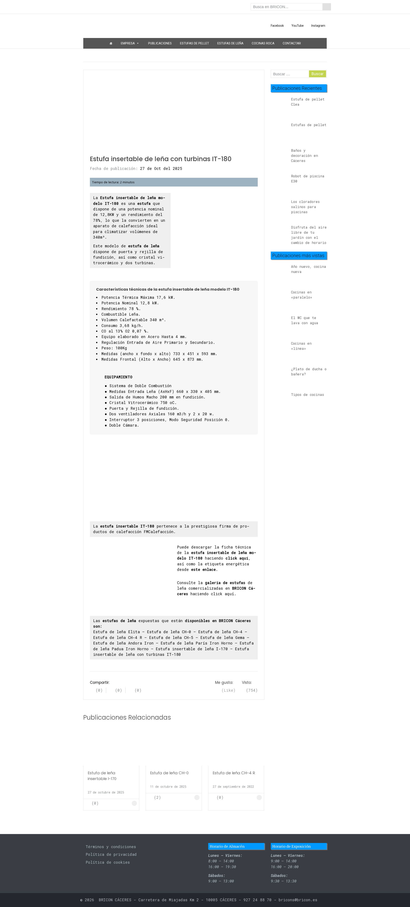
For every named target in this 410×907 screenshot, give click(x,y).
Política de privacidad (111, 854)
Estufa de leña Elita (116, 631)
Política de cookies (108, 862)
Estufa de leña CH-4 (220, 631)
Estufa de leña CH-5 (171, 637)
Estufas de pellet (194, 43)
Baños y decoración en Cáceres (304, 155)
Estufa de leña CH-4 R (117, 637)
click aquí (222, 593)
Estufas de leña (230, 43)
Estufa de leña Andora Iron (123, 643)
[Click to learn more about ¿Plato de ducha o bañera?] (279, 375)
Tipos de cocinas (307, 394)
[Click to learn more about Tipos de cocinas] (279, 401)
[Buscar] (326, 6)
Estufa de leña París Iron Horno (197, 643)
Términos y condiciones (111, 846)
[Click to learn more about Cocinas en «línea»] (279, 349)
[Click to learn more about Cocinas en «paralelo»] (279, 298)
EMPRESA (128, 43)
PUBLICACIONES (160, 43)
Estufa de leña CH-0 (169, 631)
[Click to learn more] (111, 746)
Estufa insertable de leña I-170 (192, 648)
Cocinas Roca (263, 43)
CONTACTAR (292, 43)
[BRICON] (111, 25)
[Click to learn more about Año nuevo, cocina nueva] (279, 273)
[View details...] (279, 105)
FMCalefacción (158, 531)
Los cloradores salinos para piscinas (305, 206)
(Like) (227, 690)
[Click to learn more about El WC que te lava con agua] (279, 324)
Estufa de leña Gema (222, 637)
